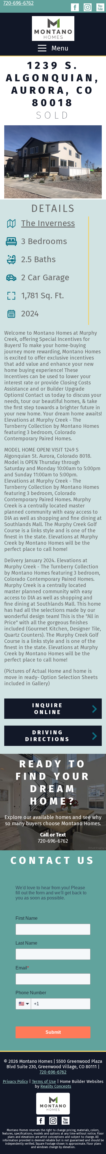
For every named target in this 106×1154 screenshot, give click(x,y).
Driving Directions (47, 736)
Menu (59, 48)
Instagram (88, 7)
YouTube (100, 7)
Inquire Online (47, 708)
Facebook (75, 7)
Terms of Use (44, 1081)
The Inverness (48, 223)
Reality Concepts (55, 1086)
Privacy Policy (15, 1081)
